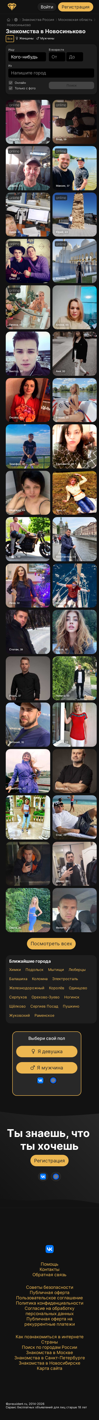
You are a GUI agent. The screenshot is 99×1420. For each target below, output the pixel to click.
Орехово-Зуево (46, 997)
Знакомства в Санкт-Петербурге (49, 1357)
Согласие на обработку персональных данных (50, 1311)
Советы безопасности (49, 1287)
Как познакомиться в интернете (50, 1336)
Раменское (44, 1015)
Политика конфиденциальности (49, 1303)
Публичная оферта (50, 1292)
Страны (49, 1342)
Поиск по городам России (49, 1347)
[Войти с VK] (42, 1080)
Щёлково (17, 1006)
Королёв (56, 988)
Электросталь (65, 978)
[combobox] (24, 57)
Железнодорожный (26, 988)
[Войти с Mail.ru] (55, 1080)
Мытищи (56, 969)
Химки (15, 969)
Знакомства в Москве (49, 1352)
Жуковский (19, 1015)
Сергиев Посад (44, 1006)
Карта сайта (49, 1368)
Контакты (49, 1269)
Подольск (35, 969)
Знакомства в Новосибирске (49, 1363)
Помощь (49, 1264)
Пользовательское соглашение (49, 1297)
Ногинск (71, 997)
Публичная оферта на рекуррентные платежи (49, 1321)
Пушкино (71, 1006)
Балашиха (18, 978)
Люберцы (77, 969)
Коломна (40, 978)
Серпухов (18, 997)
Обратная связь (49, 1274)
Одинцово (78, 988)
